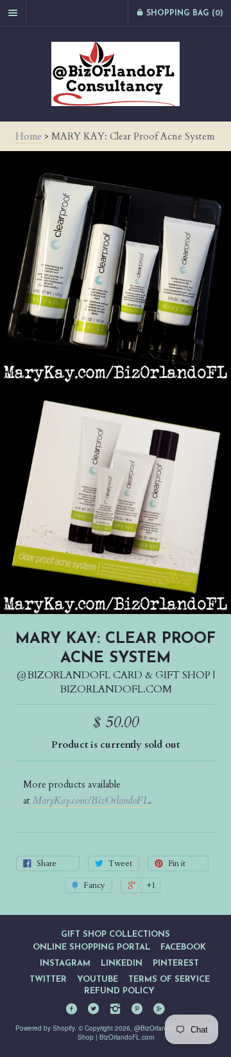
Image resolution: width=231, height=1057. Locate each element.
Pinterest (176, 963)
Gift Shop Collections (115, 934)
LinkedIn (121, 963)
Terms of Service (169, 979)
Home (28, 136)
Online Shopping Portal (91, 947)
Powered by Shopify (44, 1028)
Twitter (48, 979)
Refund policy (119, 991)
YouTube (97, 979)
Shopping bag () (183, 13)
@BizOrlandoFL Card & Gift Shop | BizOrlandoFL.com (116, 682)
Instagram (65, 963)
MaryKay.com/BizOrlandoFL (91, 800)
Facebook (183, 947)
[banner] (115, 74)
